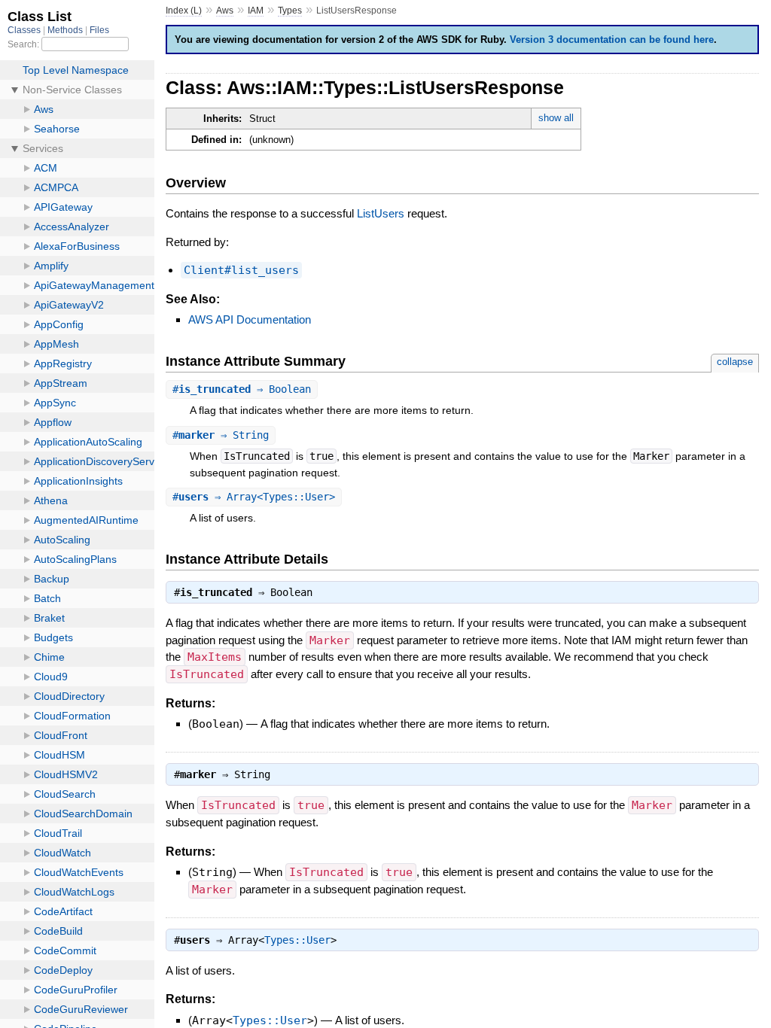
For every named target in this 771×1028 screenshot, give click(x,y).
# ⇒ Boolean (241, 389)
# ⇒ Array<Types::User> (253, 497)
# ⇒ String (220, 435)
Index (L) (184, 10)
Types (290, 10)
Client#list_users (241, 270)
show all (556, 117)
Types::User (297, 940)
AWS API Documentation (249, 319)
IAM (256, 10)
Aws (224, 10)
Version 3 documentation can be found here (612, 39)
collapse (735, 361)
